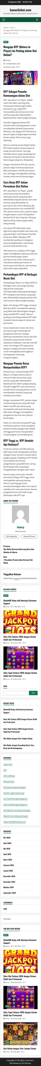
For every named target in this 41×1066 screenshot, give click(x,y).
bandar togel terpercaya (13, 793)
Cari (5, 686)
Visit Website (11, 536)
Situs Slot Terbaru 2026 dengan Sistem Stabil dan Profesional (19, 638)
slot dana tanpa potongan (14, 787)
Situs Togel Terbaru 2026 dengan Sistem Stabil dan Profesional (20, 674)
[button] (3, 19)
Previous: (18, 549)
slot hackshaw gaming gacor (15, 798)
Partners (7, 919)
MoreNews (14, 1063)
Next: (18, 559)
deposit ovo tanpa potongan (15, 816)
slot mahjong (9, 775)
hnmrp (8, 60)
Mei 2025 (6, 848)
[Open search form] (37, 19)
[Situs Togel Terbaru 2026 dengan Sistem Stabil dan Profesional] (20, 658)
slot (15, 109)
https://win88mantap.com (14, 821)
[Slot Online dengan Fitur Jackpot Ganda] (20, 1033)
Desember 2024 (9, 876)
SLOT (6, 42)
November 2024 (9, 881)
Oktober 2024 (8, 887)
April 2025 (7, 854)
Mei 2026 (6, 837)
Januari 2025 (8, 870)
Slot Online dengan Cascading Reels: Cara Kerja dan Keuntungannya (18, 747)
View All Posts (29, 536)
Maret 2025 (7, 859)
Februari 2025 (8, 865)
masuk (16, 578)
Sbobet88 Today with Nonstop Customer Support (20, 602)
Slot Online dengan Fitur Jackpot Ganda (17, 738)
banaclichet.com (20, 9)
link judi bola (8, 781)
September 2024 (9, 892)
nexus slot (7, 764)
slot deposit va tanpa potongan (17, 810)
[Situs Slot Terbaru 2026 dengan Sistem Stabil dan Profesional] (20, 622)
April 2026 (7, 843)
